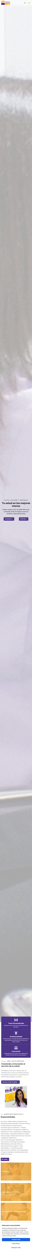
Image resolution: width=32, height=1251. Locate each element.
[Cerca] (30, 1224)
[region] (16, 1237)
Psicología (6, 1171)
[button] (25, 3)
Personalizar (16, 1243)
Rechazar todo (16, 1247)
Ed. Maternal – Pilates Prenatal (14, 1211)
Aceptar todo (16, 1239)
